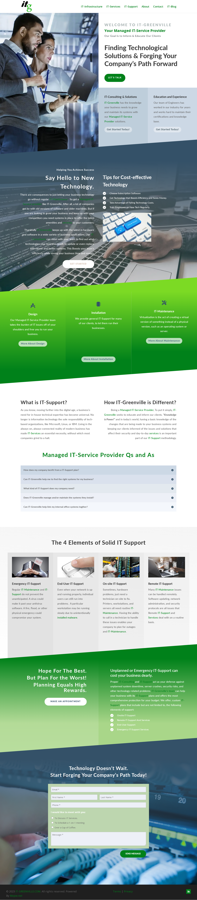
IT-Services (113, 6)
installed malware (67, 617)
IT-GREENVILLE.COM (28, 891)
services (67, 223)
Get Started (78, 264)
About (145, 6)
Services (153, 617)
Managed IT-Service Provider (137, 410)
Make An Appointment (65, 702)
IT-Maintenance (58, 199)
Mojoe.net (16, 895)
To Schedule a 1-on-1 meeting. (70, 822)
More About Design (33, 343)
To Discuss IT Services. (66, 818)
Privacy (128, 891)
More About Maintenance (164, 341)
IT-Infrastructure (91, 6)
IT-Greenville (111, 103)
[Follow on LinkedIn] (188, 891)
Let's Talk (115, 78)
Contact (158, 6)
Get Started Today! (118, 129)
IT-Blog (171, 6)
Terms (117, 891)
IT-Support (131, 6)
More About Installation (98, 359)
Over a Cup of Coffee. (65, 827)
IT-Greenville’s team (163, 691)
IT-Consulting (126, 682)
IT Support (131, 543)
